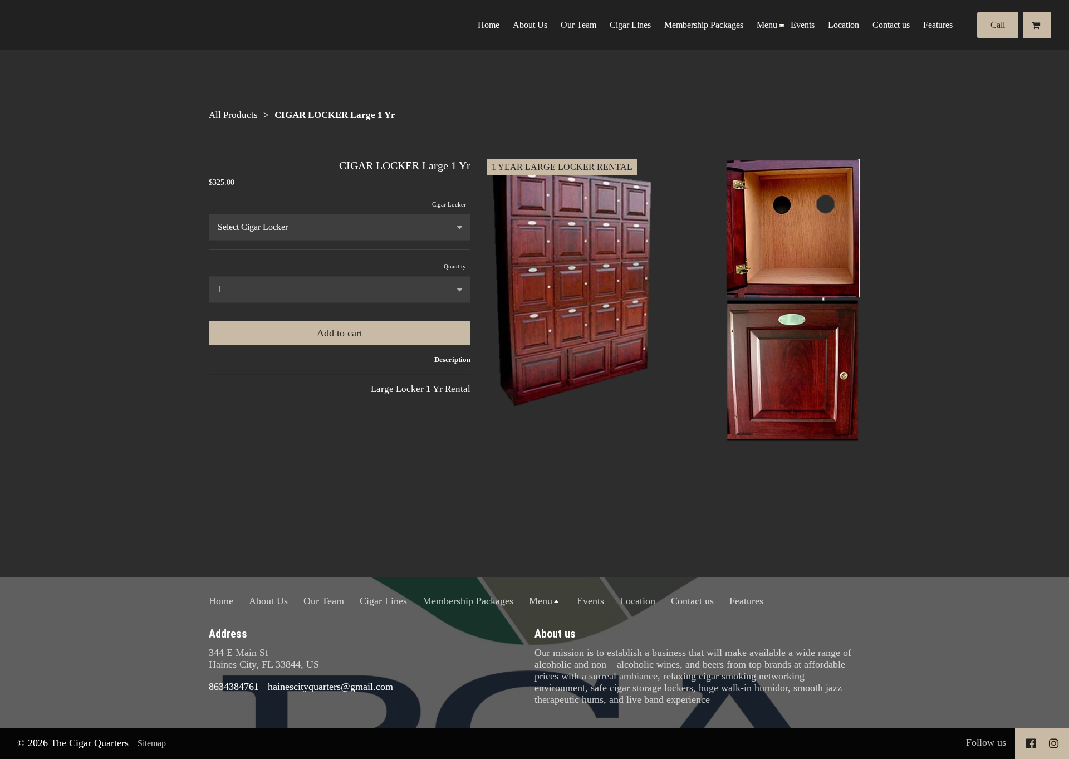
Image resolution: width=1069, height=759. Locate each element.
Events (803, 25)
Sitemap (152, 743)
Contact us (891, 25)
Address (228, 633)
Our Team (578, 25)
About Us (530, 25)
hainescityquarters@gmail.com (330, 686)
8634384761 (234, 686)
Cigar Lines (630, 25)
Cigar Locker (449, 204)
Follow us (986, 742)
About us (555, 633)
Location (843, 25)
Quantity (455, 266)
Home (488, 25)
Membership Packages (703, 25)
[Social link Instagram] (1053, 743)
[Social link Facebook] (1031, 743)
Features (938, 25)
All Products (233, 115)
